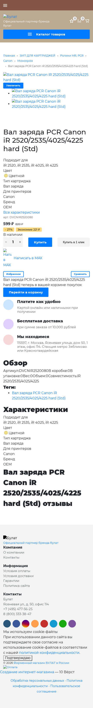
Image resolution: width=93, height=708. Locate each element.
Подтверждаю (17, 658)
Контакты (11, 557)
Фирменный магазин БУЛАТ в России (41, 662)
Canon (8, 60)
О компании (13, 552)
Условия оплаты (16, 571)
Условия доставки (18, 576)
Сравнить (80, 274)
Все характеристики (21, 212)
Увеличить (13, 85)
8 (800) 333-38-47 (17, 614)
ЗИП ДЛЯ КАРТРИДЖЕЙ (37, 55)
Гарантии (11, 581)
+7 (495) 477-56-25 (74, 5)
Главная (9, 55)
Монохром (25, 60)
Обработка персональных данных (37, 681)
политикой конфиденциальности (49, 653)
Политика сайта (16, 586)
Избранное (13, 274)
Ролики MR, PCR (71, 55)
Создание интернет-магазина (27, 672)
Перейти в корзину (26, 292)
